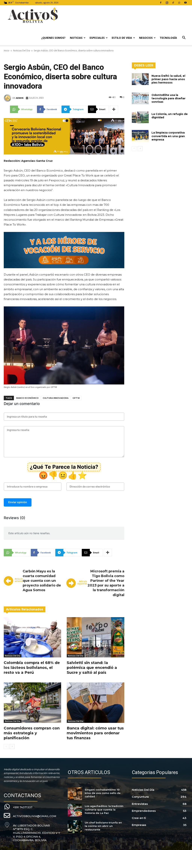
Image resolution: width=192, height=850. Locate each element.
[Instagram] (167, 2)
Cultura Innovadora (55, 398)
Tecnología (168, 37)
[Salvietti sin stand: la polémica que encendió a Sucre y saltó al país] (95, 637)
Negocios (146, 37)
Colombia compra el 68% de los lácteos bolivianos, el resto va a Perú (32, 667)
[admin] (8, 98)
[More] (114, 109)
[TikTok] (173, 2)
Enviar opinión (17, 502)
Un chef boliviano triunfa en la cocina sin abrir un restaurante (103, 826)
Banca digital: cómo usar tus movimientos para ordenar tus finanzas (95, 733)
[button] (183, 38)
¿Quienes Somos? (53, 37)
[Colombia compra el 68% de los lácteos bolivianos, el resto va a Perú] (32, 637)
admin (19, 98)
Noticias (76, 37)
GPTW (76, 398)
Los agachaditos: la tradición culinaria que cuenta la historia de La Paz (104, 809)
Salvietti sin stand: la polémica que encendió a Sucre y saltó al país (92, 667)
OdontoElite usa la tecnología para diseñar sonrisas (168, 98)
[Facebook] (161, 2)
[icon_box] (18, 806)
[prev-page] (6, 746)
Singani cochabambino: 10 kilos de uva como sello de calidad (103, 793)
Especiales (97, 37)
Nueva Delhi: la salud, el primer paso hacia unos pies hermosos (168, 79)
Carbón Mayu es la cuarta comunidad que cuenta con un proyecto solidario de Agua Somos (42, 580)
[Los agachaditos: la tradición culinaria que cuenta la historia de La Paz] (75, 810)
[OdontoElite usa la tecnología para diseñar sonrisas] (140, 98)
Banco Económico (27, 398)
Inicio (6, 50)
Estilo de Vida (122, 37)
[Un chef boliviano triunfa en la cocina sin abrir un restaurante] (75, 826)
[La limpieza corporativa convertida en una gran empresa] (140, 136)
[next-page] (12, 746)
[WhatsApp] (179, 2)
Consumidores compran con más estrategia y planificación (32, 733)
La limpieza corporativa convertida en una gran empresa (168, 136)
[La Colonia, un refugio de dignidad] (140, 117)
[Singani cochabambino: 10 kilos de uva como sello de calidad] (75, 793)
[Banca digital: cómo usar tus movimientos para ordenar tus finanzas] (95, 702)
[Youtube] (185, 2)
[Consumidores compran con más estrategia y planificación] (32, 702)
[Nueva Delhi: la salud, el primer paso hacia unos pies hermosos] (140, 79)
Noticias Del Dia (21, 50)
